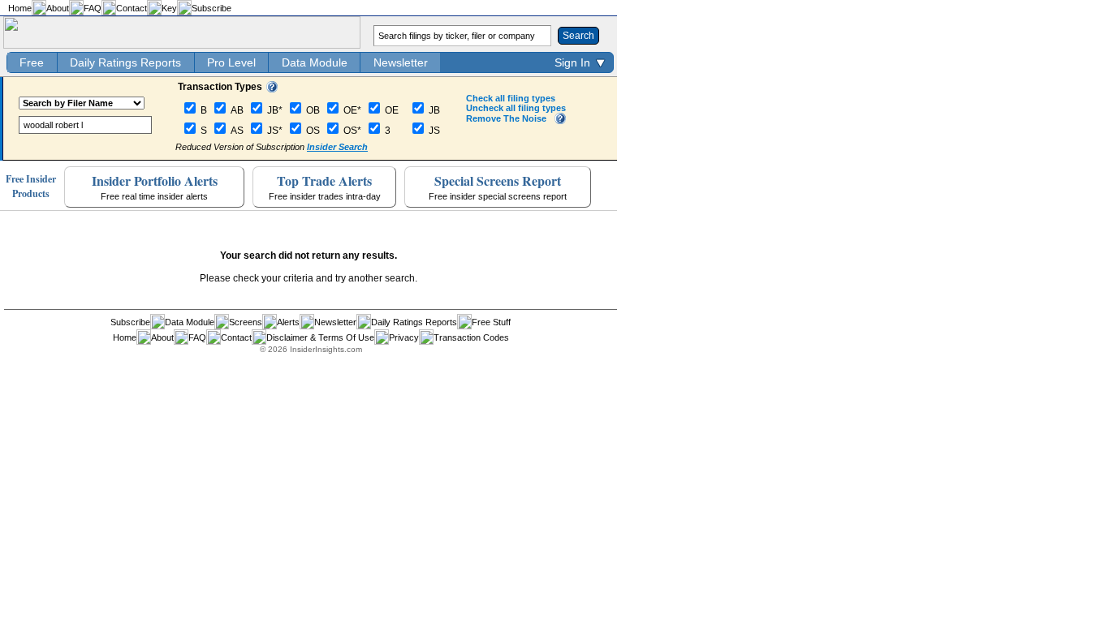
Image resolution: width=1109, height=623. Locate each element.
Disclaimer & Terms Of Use (320, 337)
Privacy (404, 337)
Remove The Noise (506, 118)
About (57, 8)
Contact (131, 8)
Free (31, 62)
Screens (245, 322)
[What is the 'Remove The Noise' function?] (560, 121)
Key (169, 8)
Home (20, 8)
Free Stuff (491, 322)
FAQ (92, 8)
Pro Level (231, 62)
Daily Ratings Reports (125, 62)
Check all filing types (510, 98)
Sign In (572, 62)
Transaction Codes (471, 337)
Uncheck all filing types (516, 108)
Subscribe (211, 8)
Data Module (314, 62)
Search (578, 35)
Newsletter (400, 62)
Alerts (288, 322)
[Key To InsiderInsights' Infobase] (272, 89)
